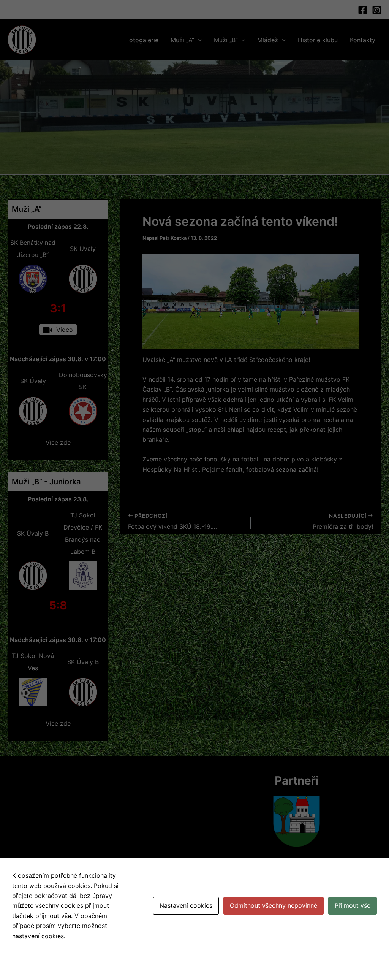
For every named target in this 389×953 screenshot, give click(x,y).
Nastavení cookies (186, 905)
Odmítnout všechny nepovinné (273, 905)
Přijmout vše (352, 905)
